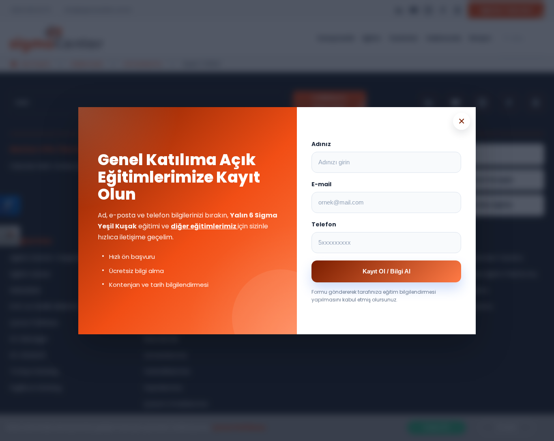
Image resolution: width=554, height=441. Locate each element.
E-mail (321, 184)
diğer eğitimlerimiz (204, 226)
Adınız (321, 144)
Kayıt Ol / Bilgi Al (386, 271)
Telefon (323, 224)
